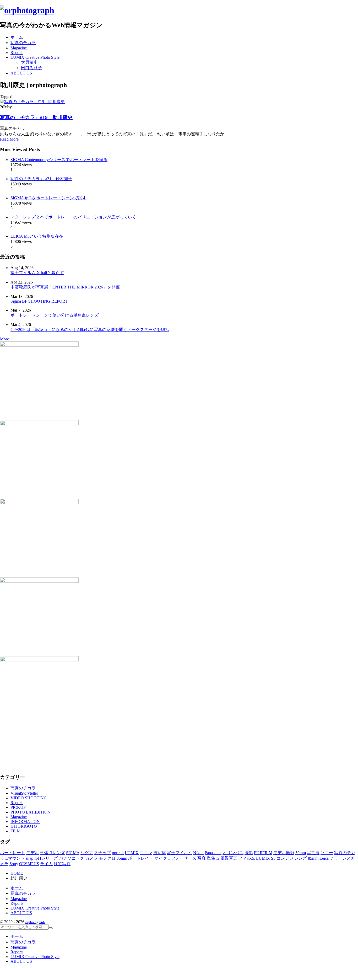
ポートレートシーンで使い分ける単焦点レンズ (54, 315)
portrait (118, 853)
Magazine (18, 817)
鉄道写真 (62, 864)
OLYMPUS (29, 864)
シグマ (86, 853)
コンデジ (284, 858)
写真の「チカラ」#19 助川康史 (36, 117)
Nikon (198, 853)
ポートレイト (140, 858)
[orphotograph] (27, 10)
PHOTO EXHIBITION (30, 812)
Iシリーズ (49, 858)
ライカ (46, 864)
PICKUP (18, 807)
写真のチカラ (23, 788)
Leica (324, 858)
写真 (201, 858)
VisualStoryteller (24, 793)
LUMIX (132, 853)
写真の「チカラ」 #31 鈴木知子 (41, 179)
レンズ (300, 858)
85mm (313, 858)
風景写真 (228, 858)
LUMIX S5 (265, 858)
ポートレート (12, 853)
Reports (16, 802)
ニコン (146, 853)
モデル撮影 (283, 853)
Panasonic (213, 853)
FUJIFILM (263, 853)
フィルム (246, 858)
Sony (13, 864)
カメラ (91, 858)
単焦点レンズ (52, 853)
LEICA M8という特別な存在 (36, 236)
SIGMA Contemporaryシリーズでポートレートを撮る (58, 159)
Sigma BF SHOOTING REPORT (39, 301)
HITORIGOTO (23, 826)
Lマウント (15, 858)
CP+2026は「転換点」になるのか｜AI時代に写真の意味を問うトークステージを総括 (89, 329)
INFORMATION (25, 821)
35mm (122, 858)
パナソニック (71, 858)
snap (29, 858)
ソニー (327, 853)
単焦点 (213, 858)
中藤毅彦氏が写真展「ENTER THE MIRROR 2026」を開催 (65, 287)
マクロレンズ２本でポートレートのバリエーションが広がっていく (73, 217)
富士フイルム (179, 853)
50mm (300, 853)
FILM (15, 831)
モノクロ (107, 858)
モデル (32, 853)
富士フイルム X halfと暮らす (37, 272)
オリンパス (233, 853)
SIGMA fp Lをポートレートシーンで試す (48, 198)
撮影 (249, 853)
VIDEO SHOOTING (28, 798)
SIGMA (72, 853)
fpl (36, 858)
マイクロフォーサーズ (175, 858)
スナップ (102, 853)
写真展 (313, 853)
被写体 (159, 853)
